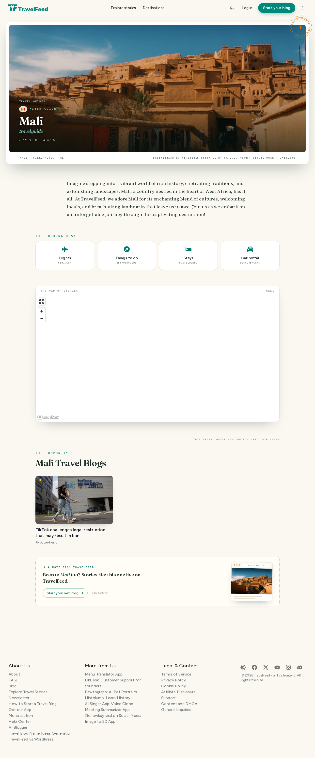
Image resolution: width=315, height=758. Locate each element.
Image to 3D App (100, 721)
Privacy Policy (173, 680)
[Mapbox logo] (48, 417)
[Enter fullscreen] (41, 301)
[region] (157, 359)
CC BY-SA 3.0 (224, 157)
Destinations (153, 8)
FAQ (13, 680)
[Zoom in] (41, 311)
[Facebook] (254, 667)
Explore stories (123, 8)
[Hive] (243, 667)
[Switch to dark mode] (231, 7)
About (14, 674)
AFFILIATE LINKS (265, 439)
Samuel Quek (263, 157)
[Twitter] (265, 667)
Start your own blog (63, 593)
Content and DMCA (179, 703)
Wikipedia (190, 157)
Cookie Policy (173, 686)
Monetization (21, 715)
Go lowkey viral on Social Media (113, 715)
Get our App (20, 709)
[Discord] (299, 667)
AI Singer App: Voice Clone (109, 703)
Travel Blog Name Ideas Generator (40, 733)
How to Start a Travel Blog (33, 703)
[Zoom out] (41, 318)
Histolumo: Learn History (107, 697)
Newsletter (19, 697)
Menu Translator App (104, 674)
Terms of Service (176, 674)
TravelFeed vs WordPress (31, 739)
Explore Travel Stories (28, 692)
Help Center (20, 721)
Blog (13, 686)
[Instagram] (288, 667)
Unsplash (287, 157)
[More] (302, 7)
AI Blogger (18, 727)
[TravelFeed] (28, 7)
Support (168, 697)
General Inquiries (176, 709)
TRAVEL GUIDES (32, 101)
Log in (247, 8)
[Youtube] (277, 667)
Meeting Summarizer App (107, 709)
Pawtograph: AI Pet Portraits (111, 692)
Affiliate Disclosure (178, 692)
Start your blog (276, 8)
